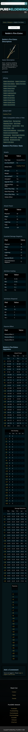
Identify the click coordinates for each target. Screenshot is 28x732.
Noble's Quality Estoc (9, 102)
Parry (22, 126)
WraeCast (14, 722)
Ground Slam (20, 130)
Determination (7, 135)
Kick (13, 128)
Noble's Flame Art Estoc (9, 86)
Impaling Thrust (7, 114)
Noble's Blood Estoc (8, 81)
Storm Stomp (6, 128)
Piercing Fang (16, 121)
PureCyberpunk (14, 713)
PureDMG (14, 717)
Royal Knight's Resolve (18, 135)
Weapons (10, 22)
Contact (14, 692)
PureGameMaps (14, 715)
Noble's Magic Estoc (8, 95)
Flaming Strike (7, 126)
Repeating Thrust (8, 123)
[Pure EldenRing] (14, 9)
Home (4, 22)
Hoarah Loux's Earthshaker (10, 133)
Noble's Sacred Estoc (9, 105)
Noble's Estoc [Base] (9, 84)
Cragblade (6, 137)
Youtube (14, 698)
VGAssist (14, 720)
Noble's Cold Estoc (20, 81)
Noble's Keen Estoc (8, 91)
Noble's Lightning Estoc (9, 93)
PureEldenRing (14, 711)
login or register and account (13, 673)
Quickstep (6, 140)
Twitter (14, 695)
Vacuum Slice (16, 126)
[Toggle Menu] (25, 12)
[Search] (26, 3)
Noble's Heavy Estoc (9, 88)
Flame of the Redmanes (9, 130)
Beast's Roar (13, 137)
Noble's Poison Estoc (9, 100)
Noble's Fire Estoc (21, 84)
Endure (20, 137)
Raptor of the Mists (8, 142)
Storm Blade (17, 123)
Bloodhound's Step (15, 140)
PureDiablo (14, 708)
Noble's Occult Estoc (9, 98)
